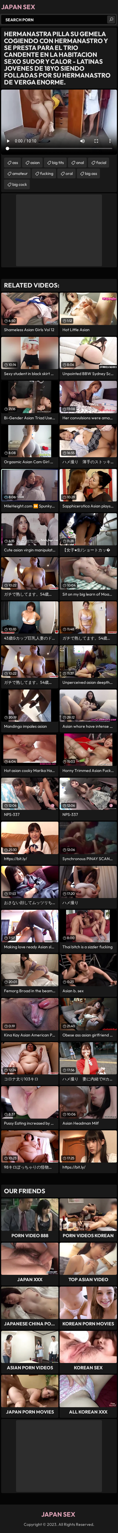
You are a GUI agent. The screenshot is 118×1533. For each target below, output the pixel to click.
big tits (58, 162)
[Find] (111, 20)
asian (35, 162)
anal (80, 162)
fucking (46, 173)
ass (15, 162)
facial (101, 162)
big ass (91, 173)
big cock (19, 184)
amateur (20, 173)
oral (69, 173)
